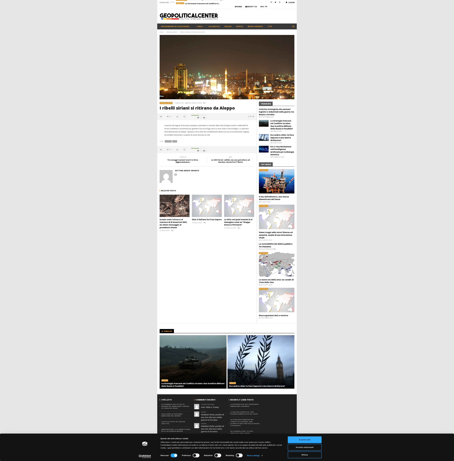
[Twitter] (275, 2)
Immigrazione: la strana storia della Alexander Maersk (175, 430)
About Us (252, 6)
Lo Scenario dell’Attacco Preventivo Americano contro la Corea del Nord (175, 406)
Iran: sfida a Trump (210, 407)
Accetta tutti (304, 440)
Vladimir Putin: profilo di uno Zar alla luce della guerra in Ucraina (212, 417)
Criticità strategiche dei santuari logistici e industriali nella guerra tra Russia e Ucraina (276, 112)
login (291, 2)
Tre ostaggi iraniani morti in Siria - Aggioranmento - (183, 160)
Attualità (264, 170)
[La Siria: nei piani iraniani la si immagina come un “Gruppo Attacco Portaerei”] (239, 206)
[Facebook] (271, 2)
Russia (228, 26)
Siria (175, 141)
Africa (239, 26)
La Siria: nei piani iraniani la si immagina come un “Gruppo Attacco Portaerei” (238, 222)
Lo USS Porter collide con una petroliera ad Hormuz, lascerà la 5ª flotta (230, 160)
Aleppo (168, 141)
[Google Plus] (280, 2)
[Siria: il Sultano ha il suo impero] (207, 206)
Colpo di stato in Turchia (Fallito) (173, 423)
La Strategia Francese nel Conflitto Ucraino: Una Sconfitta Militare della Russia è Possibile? (203, 2)
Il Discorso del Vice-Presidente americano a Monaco (244, 405)
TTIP (270, 26)
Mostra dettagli (253, 455)
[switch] (196, 455)
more (250, 116)
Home (239, 6)
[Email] (175, 174)
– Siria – (200, 26)
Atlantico (214, 26)
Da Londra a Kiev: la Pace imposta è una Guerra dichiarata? (282, 137)
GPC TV (263, 6)
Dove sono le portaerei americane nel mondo (172, 415)
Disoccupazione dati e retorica (273, 315)
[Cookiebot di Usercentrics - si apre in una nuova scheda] (145, 456)
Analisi (180, 2)
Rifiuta (305, 455)
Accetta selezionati (305, 447)
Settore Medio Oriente (194, 103)
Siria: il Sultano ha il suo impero (207, 219)
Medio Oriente (255, 26)
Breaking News (172, 32)
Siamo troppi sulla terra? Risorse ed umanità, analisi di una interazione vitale (276, 235)
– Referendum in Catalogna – (175, 26)
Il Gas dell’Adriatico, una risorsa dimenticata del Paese (244, 413)
